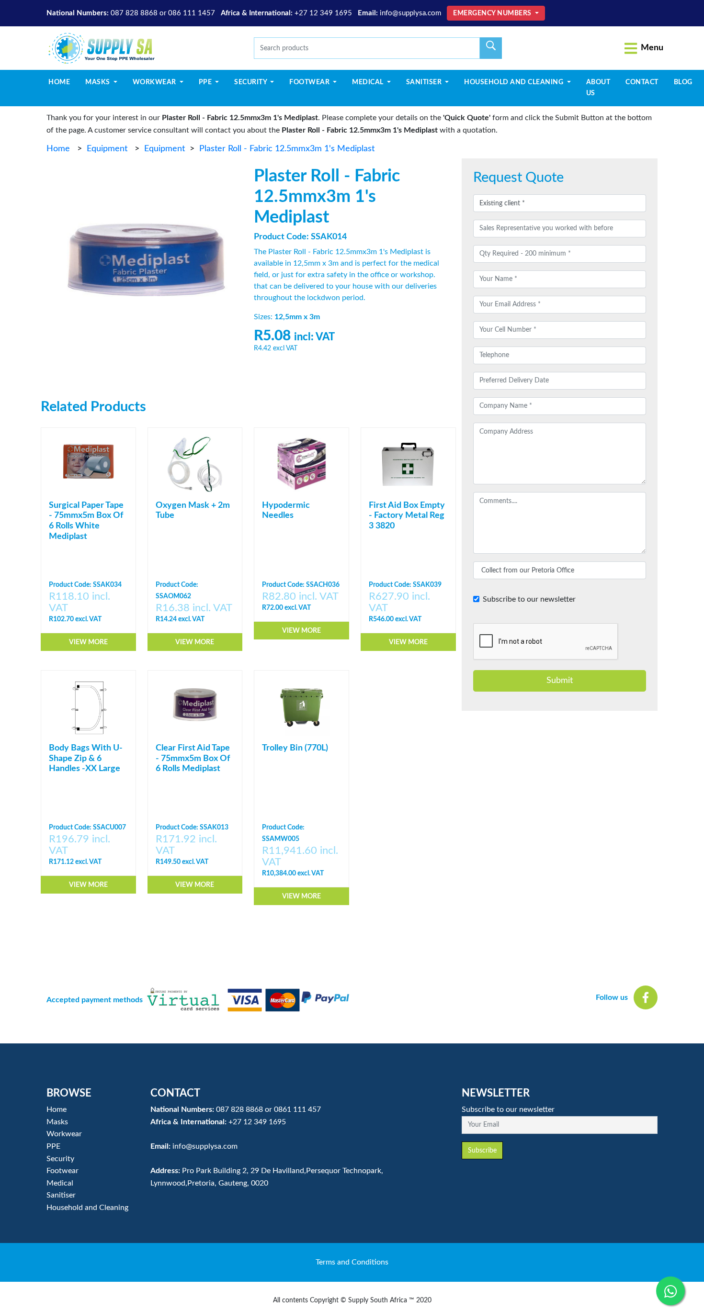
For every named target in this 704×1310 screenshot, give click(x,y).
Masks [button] (98, 82)
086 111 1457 (191, 13)
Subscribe (482, 1150)
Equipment (107, 149)
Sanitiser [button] (424, 82)
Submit (559, 680)
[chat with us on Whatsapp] (670, 1290)
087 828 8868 (134, 13)
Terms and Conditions (352, 1262)
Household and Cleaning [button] (514, 82)
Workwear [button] (155, 82)
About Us (598, 87)
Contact (642, 82)
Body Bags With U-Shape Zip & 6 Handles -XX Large (86, 758)
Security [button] (251, 82)
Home (63, 82)
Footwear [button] (310, 82)
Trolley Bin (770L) (295, 748)
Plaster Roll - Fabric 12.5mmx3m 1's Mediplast (287, 149)
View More (88, 642)
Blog (683, 82)
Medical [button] (368, 82)
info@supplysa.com (410, 13)
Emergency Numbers (493, 13)
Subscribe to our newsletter (529, 599)
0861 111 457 (297, 1109)
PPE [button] (206, 82)
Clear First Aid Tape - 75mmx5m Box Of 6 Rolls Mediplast (193, 758)
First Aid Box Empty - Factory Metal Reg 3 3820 (407, 515)
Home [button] (56, 1109)
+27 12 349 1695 (323, 13)
